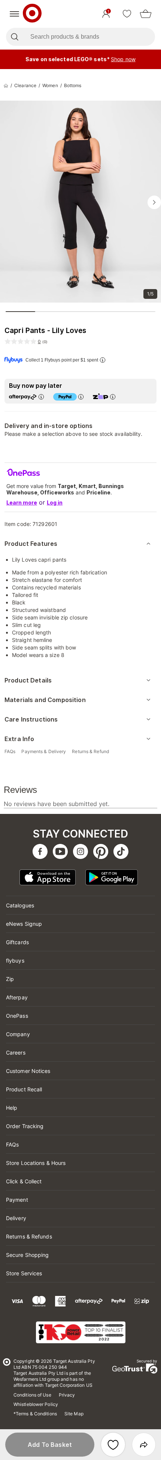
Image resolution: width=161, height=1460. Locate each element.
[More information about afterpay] (41, 396)
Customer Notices (28, 1071)
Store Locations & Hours (36, 1163)
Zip (10, 979)
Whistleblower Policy (35, 1404)
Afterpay (17, 997)
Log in (55, 502)
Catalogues (20, 905)
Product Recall (24, 1089)
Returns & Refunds (29, 1236)
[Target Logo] (32, 14)
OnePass (17, 1016)
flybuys (15, 960)
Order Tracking (24, 1126)
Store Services (24, 1273)
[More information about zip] (113, 396)
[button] (49, 1445)
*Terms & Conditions (35, 1413)
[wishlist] (127, 14)
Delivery (16, 1218)
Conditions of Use (32, 1395)
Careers (15, 1052)
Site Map (73, 1413)
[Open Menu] (14, 14)
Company (18, 1034)
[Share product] (144, 1445)
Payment (17, 1199)
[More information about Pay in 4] (81, 396)
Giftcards (17, 942)
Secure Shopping (27, 1255)
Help (11, 1107)
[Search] (14, 37)
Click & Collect (24, 1181)
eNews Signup (24, 924)
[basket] (145, 14)
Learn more (21, 502)
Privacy (67, 1395)
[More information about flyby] (103, 359)
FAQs (12, 1144)
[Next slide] (154, 202)
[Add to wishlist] (113, 1445)
